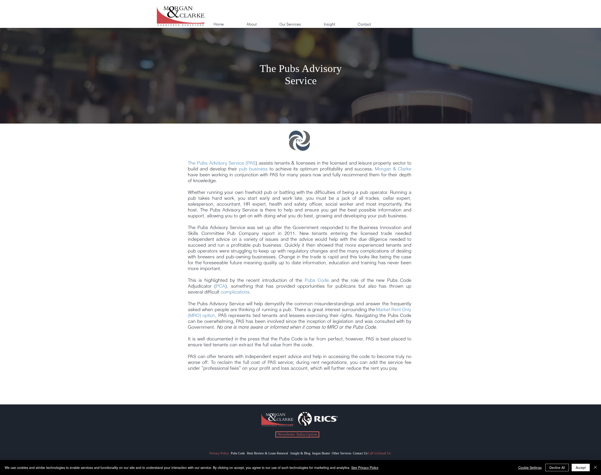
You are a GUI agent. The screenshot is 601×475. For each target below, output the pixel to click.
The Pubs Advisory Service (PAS (221, 163)
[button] (298, 22)
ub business (255, 169)
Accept (581, 467)
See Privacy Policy (364, 467)
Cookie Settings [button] (530, 467)
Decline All (557, 467)
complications (235, 292)
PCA (220, 286)
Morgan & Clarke (393, 169)
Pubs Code (317, 280)
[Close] (595, 467)
